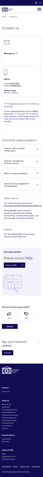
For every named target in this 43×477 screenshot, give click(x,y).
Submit (9, 326)
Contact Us (13, 17)
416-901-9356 (14, 83)
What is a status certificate (15, 173)
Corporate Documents (10, 415)
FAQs (4, 454)
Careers (5, 428)
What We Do (6, 404)
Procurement (7, 426)
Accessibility (6, 466)
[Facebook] (7, 395)
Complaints (35, 466)
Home (4, 17)
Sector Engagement (9, 418)
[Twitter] (3, 395)
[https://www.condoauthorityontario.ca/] (7, 9)
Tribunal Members (8, 412)
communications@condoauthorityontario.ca (23, 205)
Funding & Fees (8, 423)
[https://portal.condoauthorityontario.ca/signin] (36, 3)
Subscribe (7, 353)
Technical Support (8, 459)
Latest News (6, 439)
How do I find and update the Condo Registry (16, 184)
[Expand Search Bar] (30, 2)
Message (9, 53)
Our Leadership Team (10, 410)
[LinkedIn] (11, 395)
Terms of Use (25, 466)
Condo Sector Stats (9, 420)
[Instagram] (19, 395)
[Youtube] (15, 395)
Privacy (15, 466)
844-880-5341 (16, 85)
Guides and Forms (8, 456)
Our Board (5, 407)
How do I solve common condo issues (14, 149)
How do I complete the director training (14, 162)
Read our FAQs (11, 265)
